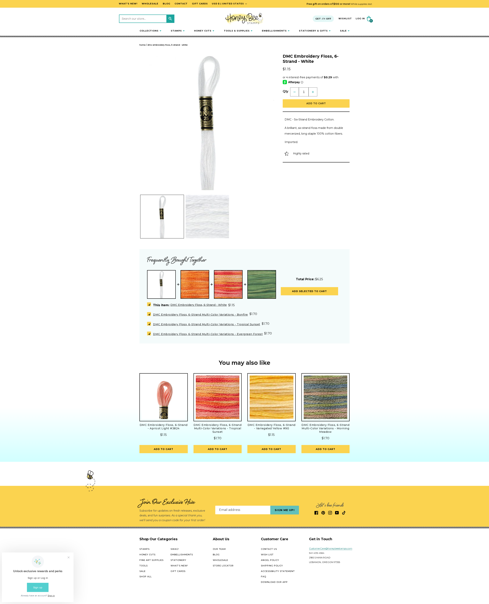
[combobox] (147, 18)
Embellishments (182, 554)
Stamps (144, 549)
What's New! (179, 565)
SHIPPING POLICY (272, 565)
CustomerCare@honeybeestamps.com (330, 548)
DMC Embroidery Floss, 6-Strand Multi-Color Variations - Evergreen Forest (208, 334)
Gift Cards (178, 571)
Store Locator (223, 565)
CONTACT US (269, 549)
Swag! (175, 549)
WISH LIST (267, 554)
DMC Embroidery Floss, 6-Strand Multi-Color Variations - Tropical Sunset (206, 324)
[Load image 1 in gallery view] (162, 216)
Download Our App (274, 582)
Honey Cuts (147, 554)
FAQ (263, 576)
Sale (142, 571)
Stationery (178, 560)
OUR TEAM (219, 549)
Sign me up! (284, 510)
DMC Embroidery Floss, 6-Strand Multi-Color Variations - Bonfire (200, 314)
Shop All (145, 576)
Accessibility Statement (278, 571)
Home (142, 45)
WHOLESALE (220, 560)
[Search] (170, 19)
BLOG (216, 554)
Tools (143, 565)
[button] (150, 30)
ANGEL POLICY (270, 560)
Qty (285, 91)
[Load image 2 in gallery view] (207, 216)
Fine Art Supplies (151, 560)
